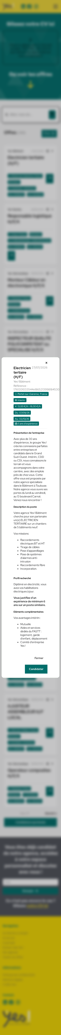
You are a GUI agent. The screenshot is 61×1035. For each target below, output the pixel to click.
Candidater (36, 669)
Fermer (39, 658)
